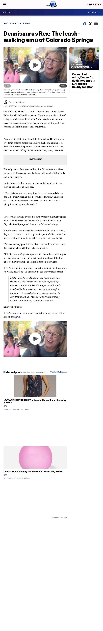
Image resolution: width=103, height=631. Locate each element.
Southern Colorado (17, 23)
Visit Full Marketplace (58, 372)
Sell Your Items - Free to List (34, 373)
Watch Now (93, 4)
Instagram (15, 316)
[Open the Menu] (4, 4)
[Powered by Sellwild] (63, 518)
